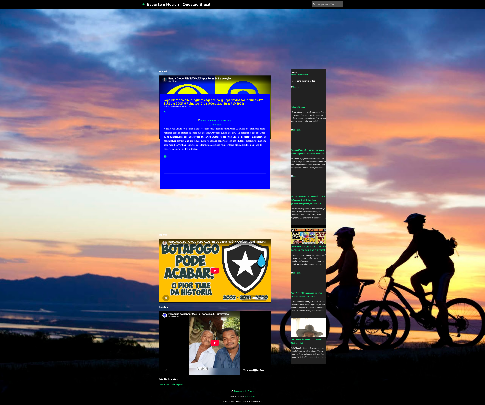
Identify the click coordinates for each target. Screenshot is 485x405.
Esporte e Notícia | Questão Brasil (178, 4)
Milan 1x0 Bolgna (298, 107)
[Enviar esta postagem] (165, 157)
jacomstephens (250, 396)
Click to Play (215, 124)
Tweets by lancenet (299, 75)
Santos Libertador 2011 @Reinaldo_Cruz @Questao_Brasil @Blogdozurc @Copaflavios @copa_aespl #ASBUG (308, 200)
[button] (165, 112)
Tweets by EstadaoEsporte (171, 384)
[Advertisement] (215, 211)
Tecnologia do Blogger (244, 391)
